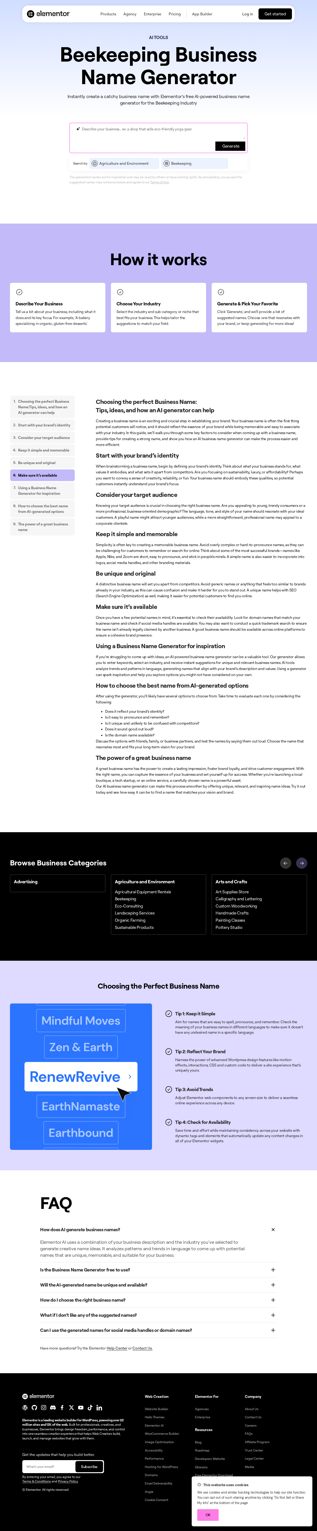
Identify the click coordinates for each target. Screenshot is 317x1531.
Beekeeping (125, 898)
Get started (275, 13)
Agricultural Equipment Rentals (143, 891)
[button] (301, 863)
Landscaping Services (135, 912)
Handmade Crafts (232, 912)
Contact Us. (142, 1348)
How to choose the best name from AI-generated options (43, 509)
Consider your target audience (44, 437)
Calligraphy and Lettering (239, 898)
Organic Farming (130, 920)
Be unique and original (36, 462)
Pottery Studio (229, 927)
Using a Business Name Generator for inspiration (39, 490)
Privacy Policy (68, 1481)
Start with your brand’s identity (44, 425)
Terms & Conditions (36, 1481)
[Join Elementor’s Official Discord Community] (53, 1407)
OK (208, 1514)
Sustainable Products (134, 927)
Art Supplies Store (232, 891)
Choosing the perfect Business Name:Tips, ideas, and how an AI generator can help (43, 407)
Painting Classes (230, 920)
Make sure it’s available (37, 475)
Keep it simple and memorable (43, 450)
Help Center (117, 1348)
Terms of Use (159, 182)
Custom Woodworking (236, 905)
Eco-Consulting (129, 905)
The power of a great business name (43, 527)
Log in (247, 14)
